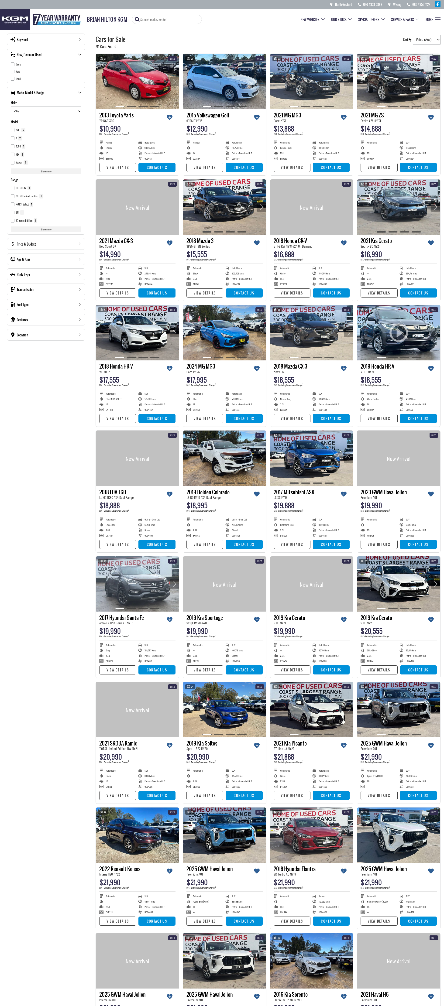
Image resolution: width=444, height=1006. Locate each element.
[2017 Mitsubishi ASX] (311, 458)
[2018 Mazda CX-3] (311, 332)
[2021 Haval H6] (398, 961)
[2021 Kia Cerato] (398, 207)
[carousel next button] (174, 81)
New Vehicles (310, 19)
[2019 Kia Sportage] (224, 584)
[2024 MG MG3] (224, 332)
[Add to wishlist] (169, 117)
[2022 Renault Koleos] (137, 835)
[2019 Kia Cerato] (311, 584)
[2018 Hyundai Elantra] (311, 835)
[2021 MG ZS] (398, 81)
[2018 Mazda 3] (224, 207)
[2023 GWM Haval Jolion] (398, 458)
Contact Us (157, 167)
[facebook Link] (438, 4)
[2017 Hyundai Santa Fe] (137, 584)
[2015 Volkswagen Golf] (224, 81)
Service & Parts (402, 19)
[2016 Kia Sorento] (311, 961)
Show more (46, 171)
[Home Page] (41, 19)
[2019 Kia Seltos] (224, 709)
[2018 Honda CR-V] (311, 207)
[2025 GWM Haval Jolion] (398, 709)
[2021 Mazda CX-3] (137, 207)
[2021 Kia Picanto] (311, 709)
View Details (118, 167)
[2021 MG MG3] (311, 81)
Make (14, 102)
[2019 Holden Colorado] (224, 458)
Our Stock (339, 19)
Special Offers (368, 19)
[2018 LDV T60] (137, 458)
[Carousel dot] (119, 106)
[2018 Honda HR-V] (137, 332)
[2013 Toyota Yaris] (137, 81)
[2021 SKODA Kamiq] (137, 709)
